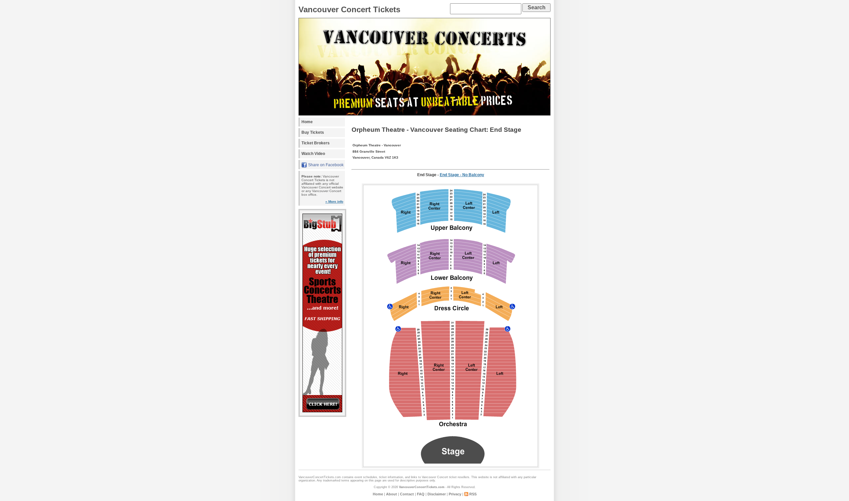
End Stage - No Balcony (462, 175)
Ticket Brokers (315, 143)
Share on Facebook (326, 165)
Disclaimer (436, 494)
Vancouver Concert (435, 477)
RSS (473, 494)
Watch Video (313, 153)
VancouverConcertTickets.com (421, 487)
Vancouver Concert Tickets (349, 9)
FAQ (420, 494)
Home (307, 122)
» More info (334, 201)
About (391, 494)
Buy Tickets (312, 132)
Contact (407, 494)
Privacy (455, 494)
